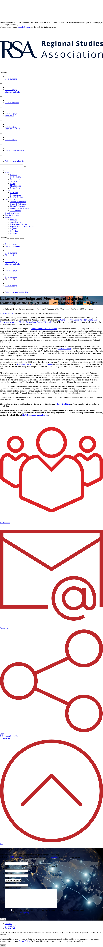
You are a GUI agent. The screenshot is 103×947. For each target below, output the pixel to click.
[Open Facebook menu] (1, 120)
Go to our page (11, 79)
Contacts (13, 181)
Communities (10, 199)
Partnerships (15, 188)
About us (8, 172)
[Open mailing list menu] (1, 155)
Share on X (9, 116)
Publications (10, 217)
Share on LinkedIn (12, 92)
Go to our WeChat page (14, 150)
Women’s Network (17, 206)
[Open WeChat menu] (1, 144)
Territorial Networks (18, 202)
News (7, 190)
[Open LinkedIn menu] (1, 83)
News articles (15, 195)
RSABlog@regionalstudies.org (35, 415)
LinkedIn (14, 736)
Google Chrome (24, 27)
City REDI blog (63, 404)
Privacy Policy (11, 928)
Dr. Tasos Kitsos (6, 313)
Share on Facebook (12, 129)
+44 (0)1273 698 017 (17, 857)
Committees (14, 179)
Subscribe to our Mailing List (16, 292)
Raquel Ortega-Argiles (26, 364)
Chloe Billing (47, 364)
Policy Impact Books (18, 224)
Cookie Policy (10, 926)
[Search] (25, 166)
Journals (13, 220)
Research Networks (18, 204)
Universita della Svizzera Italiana (44, 329)
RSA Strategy (15, 177)
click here (55, 857)
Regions (13, 229)
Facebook (6, 736)
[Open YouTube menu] (1, 96)
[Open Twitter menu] (11, 238)
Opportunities (15, 211)
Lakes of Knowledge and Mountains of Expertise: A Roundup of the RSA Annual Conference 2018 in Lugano (49, 309)
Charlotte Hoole (64, 349)
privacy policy (23, 912)
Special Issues (15, 222)
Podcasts (13, 233)
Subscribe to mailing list (14, 161)
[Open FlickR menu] (18, 238)
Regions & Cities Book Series (22, 226)
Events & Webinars (12, 213)
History (13, 184)
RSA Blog (14, 193)
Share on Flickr (11, 279)
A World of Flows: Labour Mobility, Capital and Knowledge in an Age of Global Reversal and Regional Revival (48, 321)
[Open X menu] (1, 107)
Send (3, 919)
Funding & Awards (12, 215)
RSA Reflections (16, 197)
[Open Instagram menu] (1, 133)
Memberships (15, 186)
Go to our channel (12, 103)
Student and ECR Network (21, 208)
